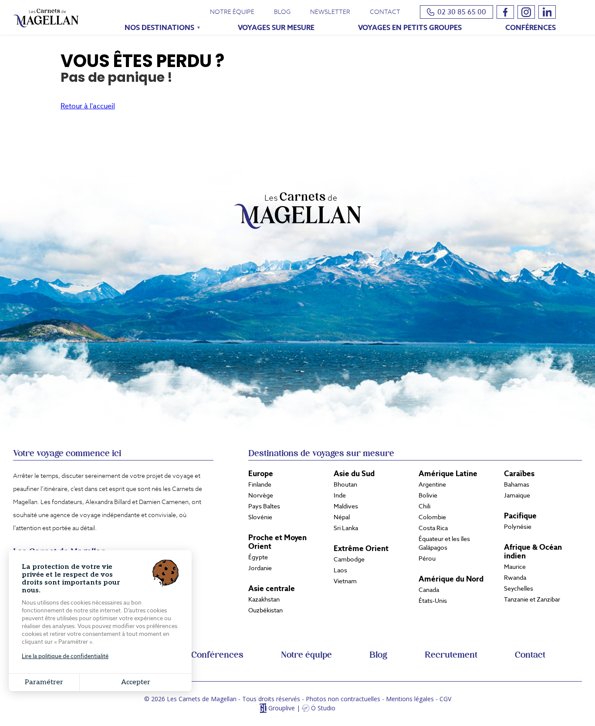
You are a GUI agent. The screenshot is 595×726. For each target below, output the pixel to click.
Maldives (346, 506)
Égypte (258, 557)
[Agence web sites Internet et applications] (263, 708)
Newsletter (330, 12)
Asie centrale (271, 588)
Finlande (259, 484)
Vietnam (345, 581)
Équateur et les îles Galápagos (444, 543)
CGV (445, 699)
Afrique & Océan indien (533, 551)
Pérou (427, 558)
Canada (429, 590)
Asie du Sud (354, 473)
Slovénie (260, 517)
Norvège (260, 495)
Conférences (530, 27)
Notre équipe (232, 12)
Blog (282, 12)
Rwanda (515, 577)
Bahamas (516, 484)
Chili (424, 506)
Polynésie (517, 527)
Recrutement (451, 655)
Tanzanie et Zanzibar (532, 599)
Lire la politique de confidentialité (65, 656)
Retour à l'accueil (88, 106)
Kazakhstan (264, 599)
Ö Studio (323, 708)
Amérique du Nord (451, 579)
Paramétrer (44, 682)
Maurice (515, 567)
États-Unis (433, 601)
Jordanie (260, 568)
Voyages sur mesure (276, 27)
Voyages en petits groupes (410, 27)
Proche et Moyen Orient (277, 542)
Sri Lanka (346, 528)
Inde (340, 495)
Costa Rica (433, 528)
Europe (260, 473)
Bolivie (428, 495)
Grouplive (281, 708)
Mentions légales (410, 699)
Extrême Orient (361, 548)
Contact (385, 12)
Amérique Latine (448, 473)
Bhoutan (345, 484)
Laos (340, 570)
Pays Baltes (264, 506)
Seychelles (518, 588)
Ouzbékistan (265, 610)
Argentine (432, 484)
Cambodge (349, 559)
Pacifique (520, 515)
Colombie (432, 517)
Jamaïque (517, 495)
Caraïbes (519, 473)
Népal (342, 517)
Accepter (135, 682)
